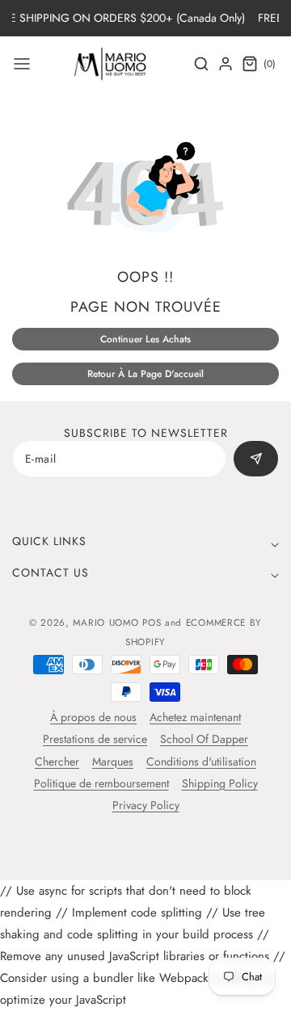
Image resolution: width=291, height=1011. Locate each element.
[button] (22, 63)
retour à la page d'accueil (145, 374)
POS (151, 622)
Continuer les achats (145, 339)
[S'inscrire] (256, 458)
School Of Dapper (204, 739)
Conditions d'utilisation (201, 761)
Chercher (57, 761)
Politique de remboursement (101, 783)
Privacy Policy (145, 805)
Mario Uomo (105, 622)
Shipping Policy (220, 783)
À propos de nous (93, 717)
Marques (112, 761)
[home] (145, 991)
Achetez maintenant (195, 717)
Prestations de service (95, 739)
